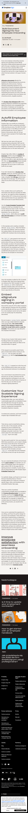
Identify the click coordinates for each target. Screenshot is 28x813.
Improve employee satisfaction (9, 540)
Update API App (18, 495)
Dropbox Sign (4, 679)
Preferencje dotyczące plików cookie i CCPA (6, 728)
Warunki (17, 717)
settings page (12, 175)
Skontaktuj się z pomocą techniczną (6, 724)
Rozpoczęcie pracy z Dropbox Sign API (6, 737)
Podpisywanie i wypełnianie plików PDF (20, 689)
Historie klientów (5, 748)
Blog (3, 25)
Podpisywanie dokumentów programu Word (19, 705)
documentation (13, 161)
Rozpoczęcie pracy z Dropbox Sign (6, 733)
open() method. (9, 462)
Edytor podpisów (19, 700)
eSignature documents (7, 80)
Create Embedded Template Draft (15, 205)
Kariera (17, 714)
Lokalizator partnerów (20, 748)
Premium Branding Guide (11, 493)
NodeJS (19, 155)
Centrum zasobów (5, 751)
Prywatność (18, 720)
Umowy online (18, 693)
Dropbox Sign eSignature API (12, 101)
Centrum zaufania (5, 759)
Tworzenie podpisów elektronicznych (20, 697)
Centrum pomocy (5, 714)
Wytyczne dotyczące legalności (6, 755)
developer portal (17, 564)
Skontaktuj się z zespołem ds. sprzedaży (5, 719)
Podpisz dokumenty (20, 684)
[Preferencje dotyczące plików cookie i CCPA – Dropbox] (14, 804)
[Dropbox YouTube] (8, 764)
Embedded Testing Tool (8, 471)
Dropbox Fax (4, 685)
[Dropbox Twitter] (2, 764)
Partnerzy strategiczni (20, 745)
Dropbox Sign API (5, 682)
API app (15, 177)
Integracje (3, 688)
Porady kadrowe (9, 25)
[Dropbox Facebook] (5, 764)
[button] (26, 7)
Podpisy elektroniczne (20, 681)
